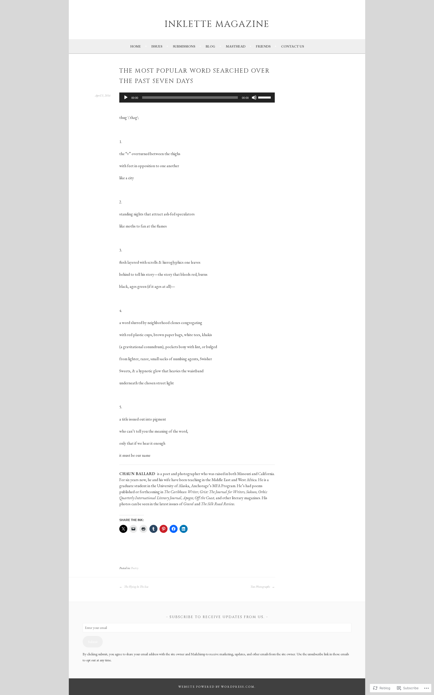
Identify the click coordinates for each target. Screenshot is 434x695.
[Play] (125, 97)
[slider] (265, 97)
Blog (210, 46)
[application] (197, 97)
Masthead (235, 46)
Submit (93, 641)
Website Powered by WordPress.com (216, 687)
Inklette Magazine (217, 24)
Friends (263, 46)
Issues (156, 46)
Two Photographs (260, 587)
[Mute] (254, 97)
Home (135, 46)
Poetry (134, 568)
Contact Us (292, 46)
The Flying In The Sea (136, 587)
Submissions (184, 46)
